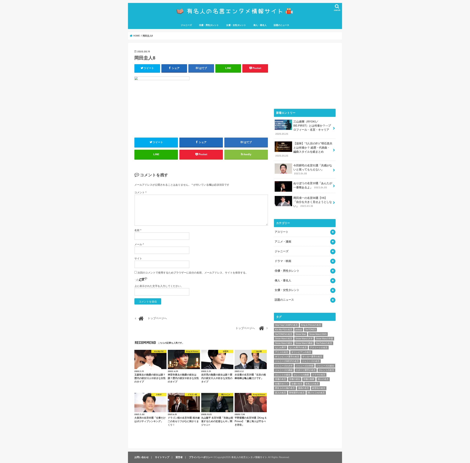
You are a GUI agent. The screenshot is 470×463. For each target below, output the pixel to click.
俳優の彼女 (294, 379)
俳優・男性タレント (209, 25)
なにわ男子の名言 (298, 347)
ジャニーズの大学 (284, 365)
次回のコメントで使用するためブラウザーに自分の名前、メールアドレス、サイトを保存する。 (193, 272)
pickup (298, 329)
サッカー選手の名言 (312, 356)
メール (139, 244)
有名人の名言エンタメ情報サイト (249, 457)
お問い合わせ (141, 457)
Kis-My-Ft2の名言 (283, 329)
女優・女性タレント (236, 25)
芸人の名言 (280, 392)
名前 (137, 230)
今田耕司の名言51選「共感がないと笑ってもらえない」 (312, 169)
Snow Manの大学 (304, 338)
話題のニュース (281, 25)
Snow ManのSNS (318, 334)
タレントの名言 (326, 370)
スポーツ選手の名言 (306, 370)
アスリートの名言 (319, 347)
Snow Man (300, 334)
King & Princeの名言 (311, 325)
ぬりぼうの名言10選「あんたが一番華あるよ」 (312, 185)
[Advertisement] (305, 75)
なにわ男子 (280, 347)
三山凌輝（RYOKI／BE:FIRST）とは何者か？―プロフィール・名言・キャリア (303, 127)
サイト (138, 258)
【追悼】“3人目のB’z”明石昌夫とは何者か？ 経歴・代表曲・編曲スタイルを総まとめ (303, 149)
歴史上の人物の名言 (285, 388)
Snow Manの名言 (283, 338)
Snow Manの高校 (304, 343)
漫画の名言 (303, 388)
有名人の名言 (312, 383)
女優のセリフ (281, 383)
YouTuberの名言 (324, 343)
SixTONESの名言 (283, 334)
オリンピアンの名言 (301, 352)
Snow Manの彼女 (283, 343)
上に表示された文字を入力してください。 (158, 286)
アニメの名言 (281, 352)
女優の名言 (296, 383)
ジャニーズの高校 (284, 370)
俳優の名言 (280, 379)
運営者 (179, 457)
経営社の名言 (318, 388)
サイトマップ (162, 457)
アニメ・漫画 (283, 241)
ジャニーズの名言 (311, 361)
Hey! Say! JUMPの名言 (286, 325)
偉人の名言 (323, 379)
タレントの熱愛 (301, 374)
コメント (140, 192)
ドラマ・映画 (283, 261)
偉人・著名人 (260, 25)
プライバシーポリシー (201, 457)
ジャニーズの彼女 (325, 365)
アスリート (281, 231)
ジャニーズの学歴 (304, 365)
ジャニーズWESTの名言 (287, 361)
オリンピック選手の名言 (287, 356)
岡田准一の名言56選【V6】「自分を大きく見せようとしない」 (312, 201)
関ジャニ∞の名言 (316, 392)
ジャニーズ (186, 25)
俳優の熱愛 (308, 379)
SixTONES (310, 329)
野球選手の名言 (297, 392)
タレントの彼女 (282, 374)
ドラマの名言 (318, 374)
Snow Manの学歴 (324, 338)
